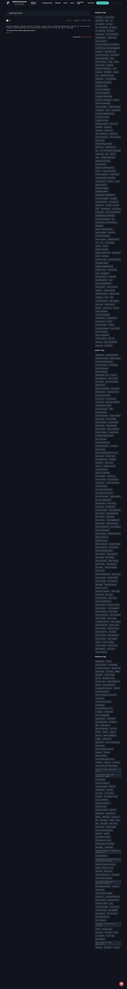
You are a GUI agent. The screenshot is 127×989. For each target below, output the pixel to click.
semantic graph (109, 290)
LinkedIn (99, 796)
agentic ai (99, 20)
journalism (100, 181)
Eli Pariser (101, 439)
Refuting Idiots (110, 584)
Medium (98, 817)
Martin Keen (100, 523)
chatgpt (107, 72)
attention (99, 51)
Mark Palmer (100, 517)
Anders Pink (116, 668)
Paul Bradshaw (111, 564)
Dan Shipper (100, 419)
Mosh (117, 820)
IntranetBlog (100, 779)
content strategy (103, 100)
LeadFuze (110, 790)
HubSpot (107, 752)
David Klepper (111, 425)
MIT (97, 820)
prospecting (112, 270)
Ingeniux (107, 762)
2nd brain (99, 17)
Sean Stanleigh (101, 611)
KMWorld (112, 786)
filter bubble (115, 137)
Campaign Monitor (109, 685)
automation (115, 55)
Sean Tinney (113, 611)
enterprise (113, 134)
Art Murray (113, 365)
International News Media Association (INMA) (105, 775)
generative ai (111, 147)
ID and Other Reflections (105, 759)
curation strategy (102, 117)
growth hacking (107, 157)
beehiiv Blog (109, 675)
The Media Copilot (102, 917)
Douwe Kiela (114, 432)
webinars (99, 342)
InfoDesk (113, 459)
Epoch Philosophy (102, 728)
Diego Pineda (100, 429)
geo (97, 150)
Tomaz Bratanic (113, 635)
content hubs (101, 86)
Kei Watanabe (100, 503)
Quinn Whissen (101, 581)
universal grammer (102, 328)
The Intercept (112, 913)
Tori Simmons (112, 639)
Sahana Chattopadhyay (103, 601)
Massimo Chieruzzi (102, 527)
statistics (109, 304)
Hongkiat (99, 752)
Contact (91, 3)
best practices (101, 62)
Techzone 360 (101, 903)
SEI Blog (99, 871)
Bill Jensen (113, 378)
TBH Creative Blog (104, 893)
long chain (116, 208)
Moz (97, 823)
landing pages (102, 198)
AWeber (117, 671)
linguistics (114, 202)
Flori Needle (100, 449)
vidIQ (115, 932)
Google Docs (107, 739)
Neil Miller (110, 557)
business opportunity (103, 68)
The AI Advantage (102, 907)
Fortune (112, 732)
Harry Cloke (111, 456)
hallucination (101, 164)
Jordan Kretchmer (113, 483)
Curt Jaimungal (102, 715)
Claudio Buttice (101, 409)
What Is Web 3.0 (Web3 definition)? (103, 943)
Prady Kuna (112, 578)
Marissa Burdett (112, 513)
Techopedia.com (113, 900)
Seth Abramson (115, 615)
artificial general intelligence (107, 44)
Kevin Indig (111, 503)
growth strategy (103, 161)
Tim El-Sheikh (101, 628)
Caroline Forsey (103, 395)
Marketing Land (101, 806)
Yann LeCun (111, 649)
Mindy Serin (114, 547)
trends (109, 321)
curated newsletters (105, 114)
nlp (102, 243)
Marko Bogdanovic (113, 520)
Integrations (47, 3)
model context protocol (104, 229)
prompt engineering (104, 266)
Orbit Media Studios (103, 837)
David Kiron (100, 425)
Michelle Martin (101, 547)
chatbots (99, 72)
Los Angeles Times (110, 796)
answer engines (101, 41)
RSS (10, 20)
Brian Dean (115, 388)
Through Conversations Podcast (105, 924)
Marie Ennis (100, 513)
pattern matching (102, 249)
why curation (110, 342)
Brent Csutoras (102, 388)
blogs (116, 62)
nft (97, 243)
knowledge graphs (102, 191)
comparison (99, 79)
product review (101, 259)
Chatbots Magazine (102, 691)
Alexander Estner (102, 358)
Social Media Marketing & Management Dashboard (105, 882)
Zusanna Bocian (101, 652)
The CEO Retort (101, 910)
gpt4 (97, 157)
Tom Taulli (100, 635)
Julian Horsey (102, 496)
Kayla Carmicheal (103, 500)
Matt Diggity (115, 527)
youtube (108, 346)
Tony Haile (100, 639)
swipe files (107, 308)
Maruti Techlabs (112, 523)
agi (107, 20)
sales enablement (103, 283)
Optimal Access (86, 37)
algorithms (100, 38)
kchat (117, 181)
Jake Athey (109, 463)
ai (111, 20)
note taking (110, 243)
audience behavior (102, 55)
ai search (110, 31)
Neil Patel (113, 823)
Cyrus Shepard (115, 415)
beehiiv (113, 375)
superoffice (100, 890)
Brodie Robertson (113, 681)
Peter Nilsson (101, 578)
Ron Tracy (109, 594)
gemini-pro (99, 147)
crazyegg (99, 712)
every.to (113, 728)
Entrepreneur (105, 725)
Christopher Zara (103, 405)
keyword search (101, 185)
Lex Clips (99, 793)
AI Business (101, 665)
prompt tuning (101, 270)
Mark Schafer (100, 520)
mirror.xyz (115, 817)
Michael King (101, 540)
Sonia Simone (115, 622)
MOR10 (112, 820)
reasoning (112, 276)
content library (103, 89)
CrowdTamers (108, 712)
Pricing (58, 3)
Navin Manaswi (112, 554)
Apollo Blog (100, 671)
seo (106, 297)
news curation (101, 239)
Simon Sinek (112, 618)
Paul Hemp (99, 567)
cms (97, 75)
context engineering (103, 103)
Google (98, 739)
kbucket (110, 181)
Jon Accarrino (113, 479)
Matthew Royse (101, 533)
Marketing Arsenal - (103, 803)
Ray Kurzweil (112, 581)
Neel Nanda (99, 557)
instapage (116, 762)
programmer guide (102, 263)
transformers (111, 318)
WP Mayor (99, 947)
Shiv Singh (100, 618)
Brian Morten (100, 392)
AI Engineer (113, 665)
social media (101, 301)
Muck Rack (104, 823)
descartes (107, 127)
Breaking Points (108, 678)
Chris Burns (100, 399)
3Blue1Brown (100, 355)
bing (110, 62)
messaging (99, 226)
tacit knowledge (101, 311)
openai (98, 246)
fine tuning (100, 140)
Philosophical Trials (103, 840)
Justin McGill (115, 496)
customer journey (102, 120)
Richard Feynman (101, 588)
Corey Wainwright (102, 415)
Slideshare (115, 875)
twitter (111, 325)
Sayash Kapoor (101, 608)
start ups (99, 304)
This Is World (101, 920)
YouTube (116, 947)
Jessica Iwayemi (101, 469)
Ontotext (99, 833)
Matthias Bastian (114, 533)
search (98, 290)
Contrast (99, 698)
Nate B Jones (100, 554)
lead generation (101, 202)
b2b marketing (102, 58)
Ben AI (98, 678)
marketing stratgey (102, 219)
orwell (105, 246)
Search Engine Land (104, 868)
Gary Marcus (100, 456)
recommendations (101, 280)
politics (105, 256)
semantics (99, 297)
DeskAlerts (111, 718)
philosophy (116, 253)
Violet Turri (112, 645)
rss (111, 280)
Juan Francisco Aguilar (104, 493)
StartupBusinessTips (103, 886)
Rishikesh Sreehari (102, 591)
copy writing (114, 107)
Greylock (99, 742)
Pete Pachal (100, 571)
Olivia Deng (100, 564)
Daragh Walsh (100, 718)
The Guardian (100, 913)
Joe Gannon (111, 476)
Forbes (105, 732)
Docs (65, 3)
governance (99, 154)
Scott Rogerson (113, 608)
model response (101, 232)
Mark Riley (110, 517)
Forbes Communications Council (106, 453)
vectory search (101, 338)
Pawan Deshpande (110, 567)
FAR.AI (98, 732)
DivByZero (113, 722)
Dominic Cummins (101, 432)
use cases (115, 328)
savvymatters (101, 856)
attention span (110, 51)
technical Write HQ (112, 896)
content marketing (104, 96)
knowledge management (105, 195)
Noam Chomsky (113, 560)
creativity (116, 110)
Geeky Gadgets (110, 735)
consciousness (111, 79)
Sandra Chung (113, 605)
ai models (113, 27)
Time (98, 929)
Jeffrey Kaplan (102, 783)
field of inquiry (102, 137)
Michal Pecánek (115, 544)
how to (98, 171)
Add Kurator (102, 3)
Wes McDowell (100, 649)
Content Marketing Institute (106, 695)
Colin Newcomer (101, 412)
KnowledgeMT (100, 790)
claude (116, 72)
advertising (109, 17)
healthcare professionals (105, 167)
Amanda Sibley (115, 358)
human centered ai (109, 171)
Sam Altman (100, 605)
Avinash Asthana (101, 372)
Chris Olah (99, 402)
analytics (112, 38)
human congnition (102, 174)
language (113, 198)
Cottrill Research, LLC (104, 708)
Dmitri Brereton (113, 429)
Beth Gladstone (101, 378)
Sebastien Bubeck (102, 615)
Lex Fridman (109, 793)
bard (112, 58)
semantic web (114, 294)
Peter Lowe (116, 574)
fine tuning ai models (103, 144)
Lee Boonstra (110, 507)
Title (89, 20)
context (116, 100)
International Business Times (106, 770)
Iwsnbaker (99, 463)
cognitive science (107, 75)
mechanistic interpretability (106, 222)
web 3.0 (111, 338)
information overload (105, 178)
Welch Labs (110, 936)
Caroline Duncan (113, 392)
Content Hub (80, 3)
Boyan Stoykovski (112, 382)
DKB (97, 725)
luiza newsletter (102, 800)
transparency (100, 321)
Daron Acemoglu (101, 422)
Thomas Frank (114, 625)
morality (112, 232)
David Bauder (113, 422)
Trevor (98, 642)
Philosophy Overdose (105, 844)
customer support (102, 124)
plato (98, 256)
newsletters (113, 239)
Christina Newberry (112, 402)
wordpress (99, 346)
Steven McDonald (101, 625)
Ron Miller (99, 594)
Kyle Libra (99, 507)
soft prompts (114, 301)
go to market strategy (110, 150)
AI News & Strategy (102, 668)
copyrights (99, 110)
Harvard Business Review (104, 749)
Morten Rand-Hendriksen (104, 550)
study (98, 308)
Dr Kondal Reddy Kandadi (104, 435)
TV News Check (107, 929)
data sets (113, 124)
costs (108, 110)
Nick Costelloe (101, 560)
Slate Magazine (102, 875)
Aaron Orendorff (112, 355)
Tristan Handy (101, 645)
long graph (99, 212)
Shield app (108, 871)
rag (97, 273)
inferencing (114, 174)
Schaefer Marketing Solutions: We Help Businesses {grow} (108, 860)
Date (83, 20)
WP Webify (107, 947)
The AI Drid (114, 907)
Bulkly (98, 685)
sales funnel (100, 287)
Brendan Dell (100, 385)
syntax (116, 308)
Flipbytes (114, 446)
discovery (99, 130)
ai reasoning (100, 31)
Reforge (99, 584)
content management (102, 93)
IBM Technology (101, 756)
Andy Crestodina (101, 365)
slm (112, 297)
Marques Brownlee (102, 810)
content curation (103, 82)
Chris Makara (111, 399)
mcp (113, 219)
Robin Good (115, 591)
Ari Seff (110, 671)
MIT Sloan (104, 820)
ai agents (100, 24)
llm (97, 208)
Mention (106, 817)
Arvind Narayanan (102, 368)
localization (105, 208)
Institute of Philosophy (106, 766)
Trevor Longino (108, 642)
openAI (106, 833)
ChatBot (116, 688)
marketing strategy (105, 215)
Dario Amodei (111, 419)
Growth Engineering (112, 742)
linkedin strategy (112, 205)
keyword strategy (102, 188)
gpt (107, 154)
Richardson (108, 847)
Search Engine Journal (105, 864)
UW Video (108, 932)
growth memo (100, 746)
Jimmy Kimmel (100, 476)
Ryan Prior (112, 598)
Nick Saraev (100, 827)
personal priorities (103, 253)
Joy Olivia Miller (104, 489)
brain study (100, 65)
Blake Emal (99, 382)
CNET (111, 409)
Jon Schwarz (100, 483)
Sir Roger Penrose (102, 622)
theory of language (102, 314)
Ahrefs (109, 661)
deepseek (99, 127)
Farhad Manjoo (102, 446)
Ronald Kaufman (101, 598)
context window (101, 107)
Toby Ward (112, 632)
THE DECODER (113, 910)
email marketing (101, 134)
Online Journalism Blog (104, 830)
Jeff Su (98, 466)
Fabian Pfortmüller (102, 442)
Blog (72, 3)
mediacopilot (110, 813)
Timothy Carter (113, 628)
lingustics (99, 205)
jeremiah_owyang (109, 466)
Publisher (76, 20)
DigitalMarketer (101, 722)
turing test (101, 325)
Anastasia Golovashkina (104, 361)
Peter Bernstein (103, 574)
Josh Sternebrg (101, 486)
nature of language (102, 236)
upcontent (99, 932)
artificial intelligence (107, 48)
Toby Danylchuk (101, 632)
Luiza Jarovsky (101, 510)
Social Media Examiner (103, 878)
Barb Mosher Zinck (102, 375)
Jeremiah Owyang (101, 786)
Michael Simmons (101, 544)
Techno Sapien (101, 900)
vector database (101, 332)
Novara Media (111, 827)
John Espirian (101, 479)
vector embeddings (102, 335)
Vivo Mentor (100, 936)
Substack (116, 886)
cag (114, 68)
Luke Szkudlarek (114, 510)
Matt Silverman (102, 530)
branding (110, 65)
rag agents (105, 273)
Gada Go (98, 735)
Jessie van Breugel (102, 473)
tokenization (100, 318)
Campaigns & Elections (103, 688)
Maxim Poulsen (102, 537)
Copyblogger (100, 705)
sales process (112, 287)
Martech (113, 810)
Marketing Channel (15, 13)
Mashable (99, 813)
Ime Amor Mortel (101, 459)
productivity (114, 259)
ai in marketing (101, 27)
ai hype (109, 24)
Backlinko (99, 675)
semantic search (101, 294)
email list (109, 130)
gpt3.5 (113, 154)
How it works (33, 3)
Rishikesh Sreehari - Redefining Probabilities (107, 851)
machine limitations (113, 212)
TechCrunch (99, 896)
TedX (111, 903)
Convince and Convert (103, 702)
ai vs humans (112, 34)
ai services (100, 34)
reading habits (101, 276)
